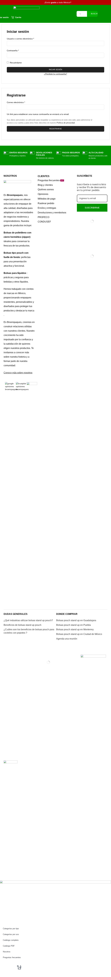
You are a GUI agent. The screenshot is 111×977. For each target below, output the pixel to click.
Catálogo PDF (9, 946)
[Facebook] (3, 967)
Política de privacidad (66, 123)
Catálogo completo (10, 940)
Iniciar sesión (55, 70)
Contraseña (13, 50)
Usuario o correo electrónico (20, 38)
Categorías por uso (11, 934)
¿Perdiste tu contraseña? (55, 74)
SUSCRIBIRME (92, 207)
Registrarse (55, 129)
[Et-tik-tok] (19, 967)
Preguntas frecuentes (12, 957)
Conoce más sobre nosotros (18, 372)
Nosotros (6, 952)
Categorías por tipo (11, 928)
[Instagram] (11, 967)
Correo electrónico (16, 102)
